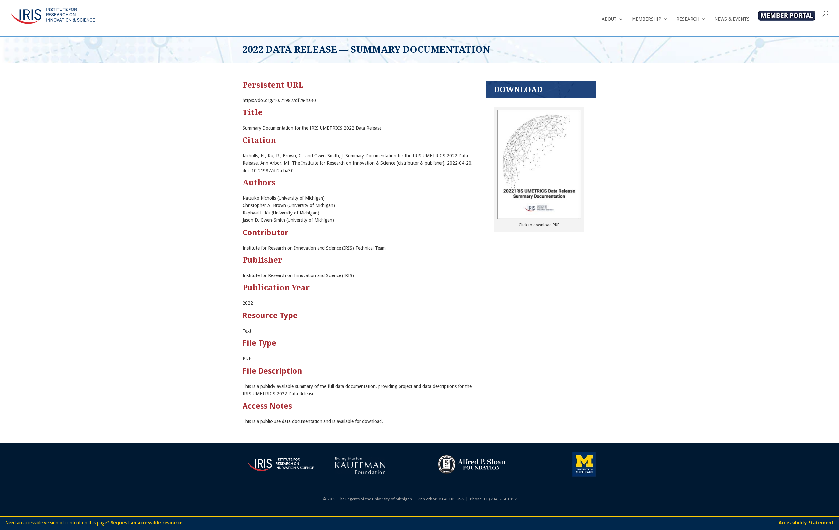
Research (687, 19)
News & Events (732, 19)
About (609, 19)
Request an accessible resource (147, 522)
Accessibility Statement (806, 522)
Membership (646, 19)
